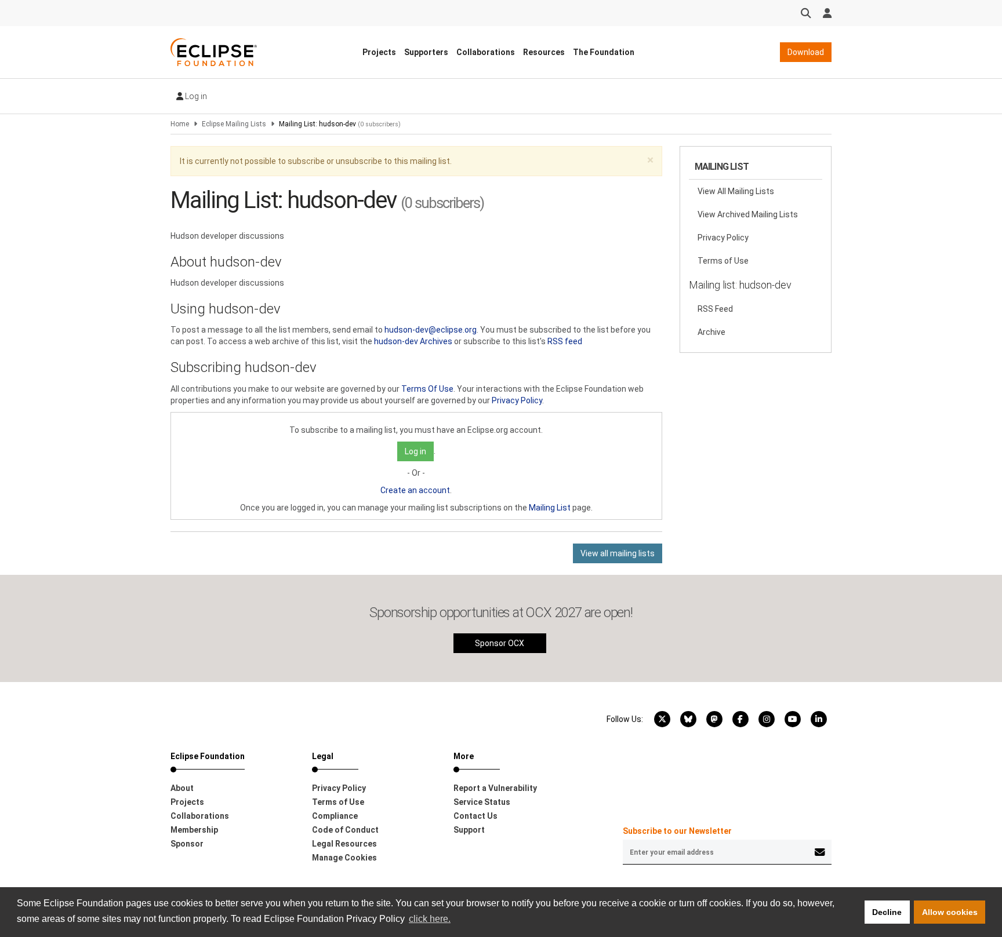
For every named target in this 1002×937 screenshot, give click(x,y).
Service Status (481, 802)
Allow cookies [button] (950, 912)
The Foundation (603, 52)
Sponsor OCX (499, 643)
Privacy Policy (517, 400)
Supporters (426, 52)
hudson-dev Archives (413, 341)
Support (469, 829)
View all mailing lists (617, 553)
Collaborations (485, 52)
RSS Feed (715, 308)
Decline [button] (887, 912)
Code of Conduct (345, 829)
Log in (195, 96)
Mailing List (550, 507)
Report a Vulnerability (495, 788)
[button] (650, 160)
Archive (711, 332)
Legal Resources (344, 843)
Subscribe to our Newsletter (677, 831)
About (182, 788)
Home (179, 124)
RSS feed (564, 341)
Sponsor (187, 843)
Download (805, 52)
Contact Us (475, 816)
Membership (194, 829)
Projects (379, 52)
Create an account (415, 490)
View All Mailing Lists (736, 191)
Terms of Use (723, 260)
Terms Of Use (427, 388)
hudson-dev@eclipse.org (430, 329)
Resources (544, 52)
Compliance (335, 816)
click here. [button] (430, 919)
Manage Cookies (344, 857)
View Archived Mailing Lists (748, 214)
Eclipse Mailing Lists (234, 124)
